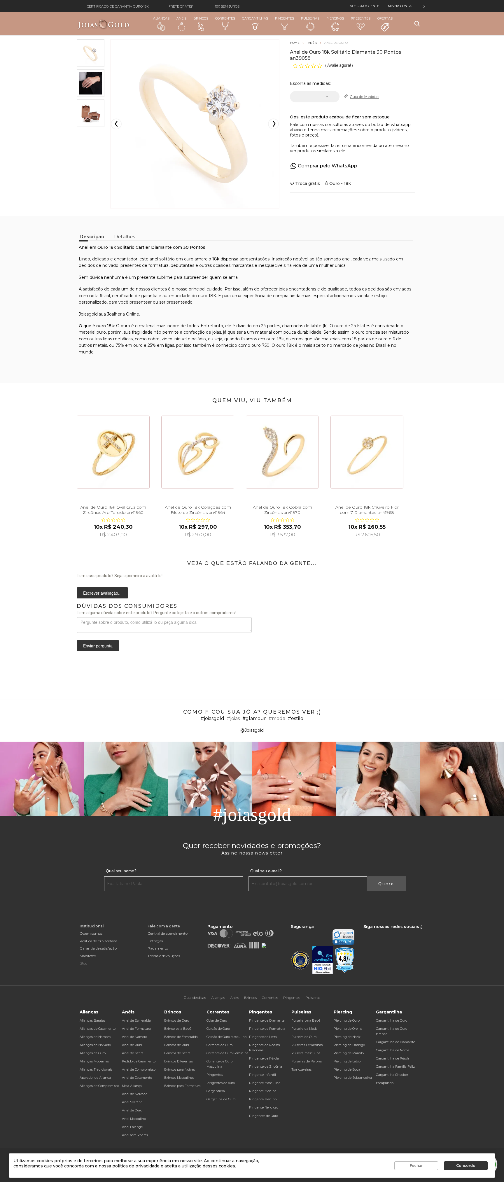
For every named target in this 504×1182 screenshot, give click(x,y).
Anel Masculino (134, 1119)
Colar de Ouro (216, 1020)
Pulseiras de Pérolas (306, 1061)
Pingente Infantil (262, 1075)
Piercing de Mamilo (349, 1053)
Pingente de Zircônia (265, 1066)
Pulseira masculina (306, 1053)
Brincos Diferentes (178, 1061)
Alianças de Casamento (98, 1029)
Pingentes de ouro (220, 1083)
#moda (277, 718)
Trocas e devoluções (164, 956)
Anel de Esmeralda (136, 1020)
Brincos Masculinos (179, 1078)
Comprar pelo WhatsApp (327, 166)
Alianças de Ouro (93, 1053)
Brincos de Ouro (176, 1020)
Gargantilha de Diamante (395, 1042)
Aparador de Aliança (95, 1078)
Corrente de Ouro (219, 1045)
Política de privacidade (98, 941)
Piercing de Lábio (347, 1061)
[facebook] (364, 931)
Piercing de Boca (347, 1069)
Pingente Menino (262, 1099)
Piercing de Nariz (347, 1037)
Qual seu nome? (121, 870)
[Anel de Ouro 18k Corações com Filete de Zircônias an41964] (197, 452)
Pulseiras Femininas (307, 1045)
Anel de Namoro (134, 1037)
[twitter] (383, 931)
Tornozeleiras (301, 1069)
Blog (84, 963)
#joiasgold (212, 718)
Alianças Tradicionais (96, 1069)
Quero (386, 883)
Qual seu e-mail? (266, 870)
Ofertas (385, 18)
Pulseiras (310, 18)
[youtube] (393, 931)
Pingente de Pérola (264, 1058)
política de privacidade (136, 1166)
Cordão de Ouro (218, 1029)
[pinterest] (402, 931)
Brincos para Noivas (179, 1069)
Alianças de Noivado (95, 1045)
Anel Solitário (132, 1102)
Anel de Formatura (136, 1029)
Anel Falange (132, 1127)
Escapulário (384, 1083)
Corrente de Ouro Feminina (227, 1053)
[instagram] (373, 931)
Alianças (161, 18)
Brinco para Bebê (177, 1029)
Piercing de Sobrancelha (353, 1078)
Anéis (181, 18)
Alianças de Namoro (95, 1037)
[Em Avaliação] (322, 960)
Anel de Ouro (132, 1110)
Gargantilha (215, 1091)
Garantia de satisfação (98, 948)
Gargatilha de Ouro (220, 1099)
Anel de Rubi (132, 1045)
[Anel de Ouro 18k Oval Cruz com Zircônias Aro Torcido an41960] (113, 452)
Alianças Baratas (92, 1020)
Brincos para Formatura (182, 1086)
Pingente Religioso (263, 1107)
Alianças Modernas (94, 1061)
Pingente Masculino (264, 1083)
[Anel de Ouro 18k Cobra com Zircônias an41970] (282, 452)
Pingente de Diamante (266, 1020)
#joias (233, 718)
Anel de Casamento (137, 1078)
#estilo (295, 718)
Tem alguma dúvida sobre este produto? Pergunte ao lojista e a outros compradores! (156, 612)
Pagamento (158, 948)
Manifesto (88, 956)
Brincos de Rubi (176, 1045)
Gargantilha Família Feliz (395, 1066)
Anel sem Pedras (135, 1135)
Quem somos (91, 933)
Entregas (155, 941)
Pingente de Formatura (267, 1029)
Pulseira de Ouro (303, 1037)
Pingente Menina (262, 1091)
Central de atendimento (168, 933)
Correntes (225, 18)
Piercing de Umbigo (349, 1045)
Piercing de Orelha (348, 1029)
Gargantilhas (255, 18)
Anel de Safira (133, 1053)
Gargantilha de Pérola (393, 1058)
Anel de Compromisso (138, 1069)
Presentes (360, 18)
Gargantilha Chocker (392, 1075)
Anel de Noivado (134, 1094)
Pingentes (284, 18)
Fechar (416, 1165)
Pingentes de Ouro (263, 1116)
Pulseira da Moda (304, 1029)
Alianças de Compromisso (99, 1086)
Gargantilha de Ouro (391, 1020)
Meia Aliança (132, 1086)
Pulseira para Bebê (305, 1020)
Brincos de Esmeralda (181, 1037)
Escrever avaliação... (102, 593)
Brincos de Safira (177, 1053)
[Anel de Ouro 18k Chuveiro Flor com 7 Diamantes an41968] (366, 452)
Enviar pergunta (98, 646)
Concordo (465, 1165)
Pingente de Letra (263, 1037)
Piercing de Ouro (347, 1020)
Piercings (335, 18)
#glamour (254, 718)
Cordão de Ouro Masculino (226, 1037)
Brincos (200, 18)
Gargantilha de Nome (392, 1050)
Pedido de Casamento (138, 1061)
